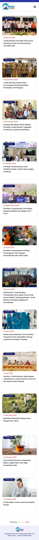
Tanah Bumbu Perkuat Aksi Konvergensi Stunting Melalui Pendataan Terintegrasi (15, 85)
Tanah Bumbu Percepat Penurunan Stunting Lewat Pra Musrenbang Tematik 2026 (18, 43)
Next (27, 522)
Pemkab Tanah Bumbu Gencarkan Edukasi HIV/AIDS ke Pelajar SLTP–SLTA (17, 211)
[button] (35, 7)
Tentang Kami (11, 535)
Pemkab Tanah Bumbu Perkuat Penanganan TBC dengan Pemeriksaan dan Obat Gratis (16, 252)
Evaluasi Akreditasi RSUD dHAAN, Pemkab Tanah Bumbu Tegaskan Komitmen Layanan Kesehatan (17, 127)
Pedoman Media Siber (25, 535)
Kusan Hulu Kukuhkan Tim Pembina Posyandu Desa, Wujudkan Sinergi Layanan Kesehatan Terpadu (18, 336)
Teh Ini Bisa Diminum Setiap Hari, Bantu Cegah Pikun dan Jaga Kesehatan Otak (17, 462)
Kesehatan (9, 18)
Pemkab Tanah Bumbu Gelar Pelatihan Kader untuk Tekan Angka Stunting (18, 169)
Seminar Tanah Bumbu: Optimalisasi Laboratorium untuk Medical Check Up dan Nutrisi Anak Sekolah (19, 378)
